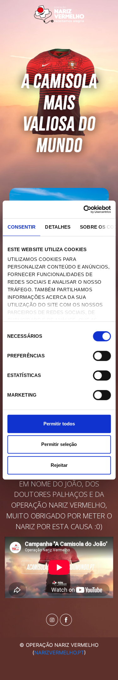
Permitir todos (59, 423)
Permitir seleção (59, 444)
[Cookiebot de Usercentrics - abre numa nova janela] (84, 209)
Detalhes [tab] (57, 227)
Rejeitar (59, 465)
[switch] (102, 356)
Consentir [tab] (21, 227)
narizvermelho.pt (59, 652)
